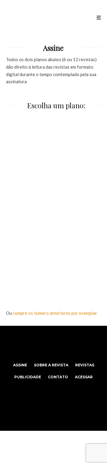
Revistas (84, 365)
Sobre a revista (51, 365)
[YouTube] (65, 344)
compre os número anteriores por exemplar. (55, 313)
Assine (20, 365)
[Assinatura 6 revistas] (53, 163)
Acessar (84, 377)
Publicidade (27, 377)
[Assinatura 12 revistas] (53, 254)
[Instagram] (53, 344)
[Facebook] (42, 344)
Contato (58, 377)
